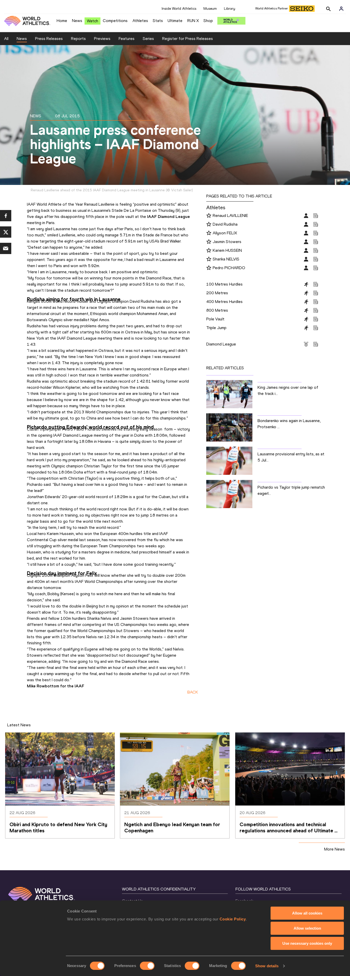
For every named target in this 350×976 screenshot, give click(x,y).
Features (127, 38)
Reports (78, 38)
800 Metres (217, 310)
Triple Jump (216, 327)
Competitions (115, 20)
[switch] (147, 966)
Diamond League (221, 344)
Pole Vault (215, 319)
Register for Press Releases (187, 38)
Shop (208, 20)
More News (334, 849)
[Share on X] (5, 232)
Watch (92, 20)
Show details (267, 966)
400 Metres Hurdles (224, 301)
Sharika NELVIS (226, 259)
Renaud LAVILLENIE (230, 215)
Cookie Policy (233, 919)
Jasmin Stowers (227, 241)
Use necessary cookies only (307, 943)
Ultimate (175, 20)
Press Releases (49, 38)
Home (62, 20)
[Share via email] (5, 248)
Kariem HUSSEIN (227, 250)
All (6, 38)
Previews (102, 38)
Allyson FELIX (225, 232)
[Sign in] (341, 8)
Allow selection (307, 928)
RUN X (193, 20)
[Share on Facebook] (5, 215)
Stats (158, 20)
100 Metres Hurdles (224, 284)
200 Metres (217, 292)
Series (148, 38)
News (77, 20)
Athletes (140, 20)
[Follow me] (208, 216)
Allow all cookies (307, 913)
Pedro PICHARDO (229, 267)
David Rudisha (225, 224)
